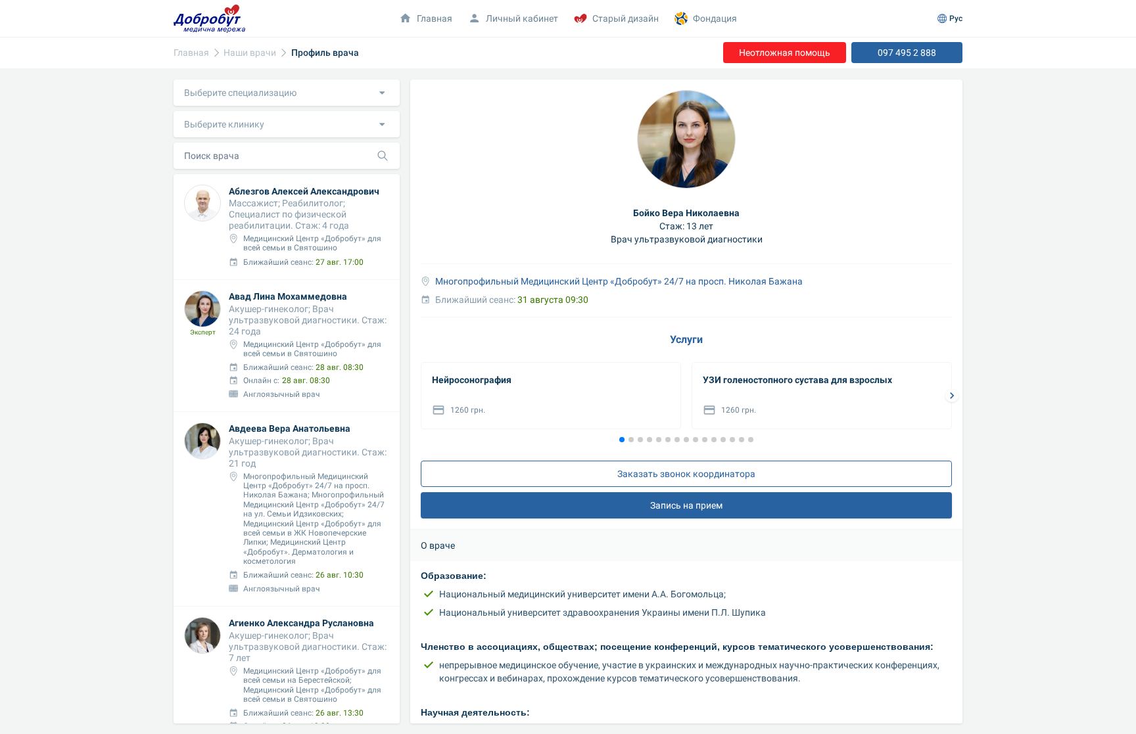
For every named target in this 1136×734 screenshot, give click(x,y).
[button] (287, 93)
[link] (191, 53)
